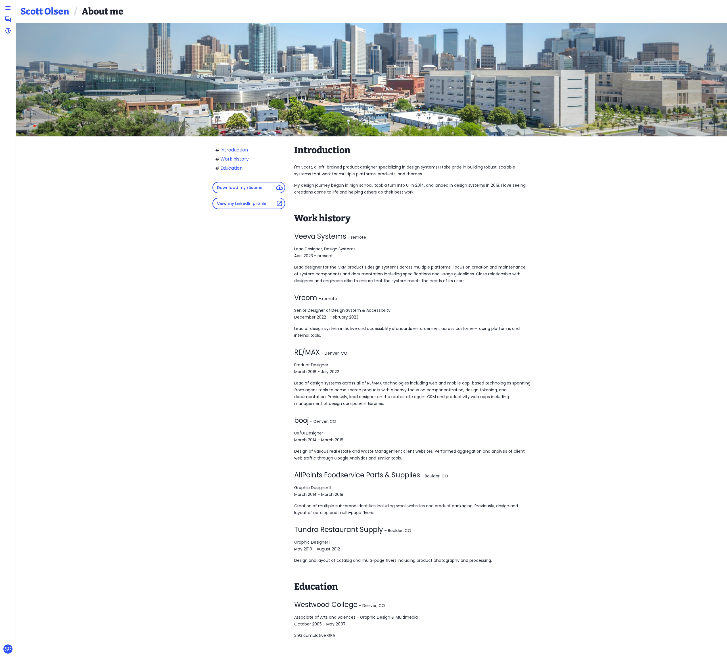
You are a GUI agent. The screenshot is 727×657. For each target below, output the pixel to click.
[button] (8, 8)
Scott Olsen (44, 11)
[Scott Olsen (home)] (8, 649)
